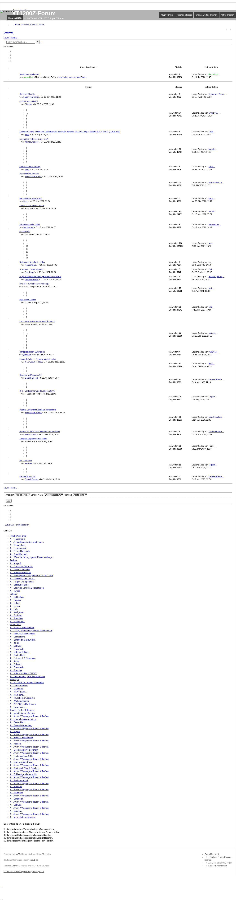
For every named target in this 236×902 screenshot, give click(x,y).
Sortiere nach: (37, 495)
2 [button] (10, 55)
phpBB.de (34, 860)
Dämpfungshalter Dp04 (29, 224)
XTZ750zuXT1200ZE (34, 362)
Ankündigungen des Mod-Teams (73, 77)
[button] (10, 61)
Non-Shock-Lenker (27, 300)
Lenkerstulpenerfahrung (29, 166)
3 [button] (10, 58)
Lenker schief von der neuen (31, 206)
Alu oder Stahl (25, 460)
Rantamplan (30, 265)
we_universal (14, 866)
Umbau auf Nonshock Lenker (32, 262)
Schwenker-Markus (33, 177)
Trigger (212, 397)
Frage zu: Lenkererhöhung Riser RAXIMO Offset (40, 276)
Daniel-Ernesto (31, 378)
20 (27, 255)
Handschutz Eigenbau (29, 174)
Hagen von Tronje (31, 97)
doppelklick (28, 77)
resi (210, 288)
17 (27, 246)
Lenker (8, 32)
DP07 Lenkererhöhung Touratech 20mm (37, 391)
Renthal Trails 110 (27, 476)
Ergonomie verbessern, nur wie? (33, 139)
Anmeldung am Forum (29, 74)
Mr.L (210, 307)
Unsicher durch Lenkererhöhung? (34, 284)
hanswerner (28, 227)
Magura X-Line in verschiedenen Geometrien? (39, 431)
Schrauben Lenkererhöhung (31, 269)
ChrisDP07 (213, 113)
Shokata (28, 104)
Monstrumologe (32, 142)
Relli (211, 363)
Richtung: (68, 495)
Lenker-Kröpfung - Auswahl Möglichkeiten (37, 359)
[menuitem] (217, 866)
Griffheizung (24, 232)
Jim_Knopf (29, 272)
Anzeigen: (10, 495)
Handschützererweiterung (30, 198)
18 (27, 249)
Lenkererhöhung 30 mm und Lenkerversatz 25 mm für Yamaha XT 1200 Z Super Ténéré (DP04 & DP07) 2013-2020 (69, 132)
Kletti (27, 135)
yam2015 (27, 355)
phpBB (17, 854)
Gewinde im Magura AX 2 (30, 375)
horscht (212, 149)
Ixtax (211, 243)
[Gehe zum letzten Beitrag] (219, 74)
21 (27, 258)
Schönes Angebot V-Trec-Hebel (33, 439)
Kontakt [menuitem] (213, 857)
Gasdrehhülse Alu (27, 94)
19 (27, 252)
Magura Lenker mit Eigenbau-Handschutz (37, 410)
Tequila (212, 465)
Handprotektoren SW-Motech (32, 352)
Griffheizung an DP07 (28, 101)
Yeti (210, 269)
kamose (28, 463)
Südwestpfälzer (32, 279)
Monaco (212, 333)
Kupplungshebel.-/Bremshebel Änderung (37, 321)
